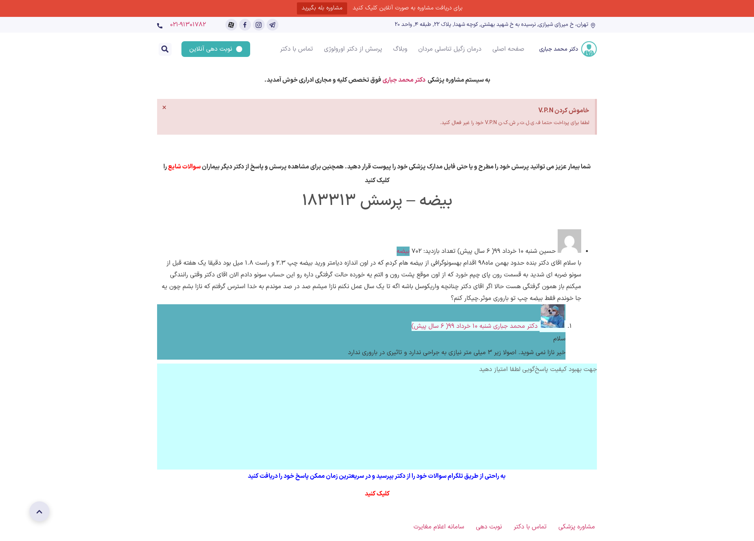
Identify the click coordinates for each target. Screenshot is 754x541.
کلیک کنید (377, 494)
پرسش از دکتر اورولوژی (353, 49)
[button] (165, 49)
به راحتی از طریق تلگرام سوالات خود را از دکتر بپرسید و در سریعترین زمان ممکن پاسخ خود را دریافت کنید (377, 476)
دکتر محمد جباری (558, 49)
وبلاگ (400, 49)
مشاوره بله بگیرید (322, 8)
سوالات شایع (184, 167)
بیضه (403, 251)
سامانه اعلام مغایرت (439, 527)
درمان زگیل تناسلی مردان (449, 49)
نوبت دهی (489, 527)
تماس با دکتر (296, 49)
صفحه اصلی (508, 49)
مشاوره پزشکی (576, 527)
